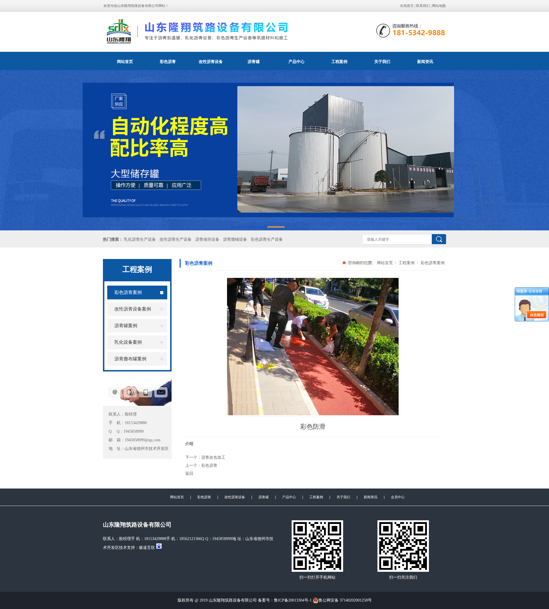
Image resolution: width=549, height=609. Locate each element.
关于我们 (382, 61)
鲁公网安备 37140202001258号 (345, 600)
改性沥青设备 (211, 61)
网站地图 (439, 6)
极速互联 (147, 547)
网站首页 (125, 61)
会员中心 (398, 497)
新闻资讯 (425, 61)
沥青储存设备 (207, 239)
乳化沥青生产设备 (140, 239)
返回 (189, 473)
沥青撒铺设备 (235, 239)
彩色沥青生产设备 (267, 239)
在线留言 (407, 6)
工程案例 (339, 61)
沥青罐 (254, 61)
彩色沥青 (168, 61)
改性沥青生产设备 (176, 239)
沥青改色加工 (213, 457)
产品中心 (297, 61)
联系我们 (423, 6)
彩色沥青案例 (432, 262)
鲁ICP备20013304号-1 (293, 600)
